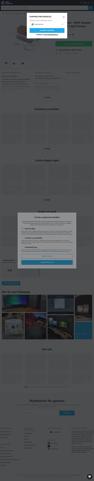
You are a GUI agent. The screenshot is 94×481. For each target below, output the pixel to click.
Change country (47, 30)
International (39, 24)
